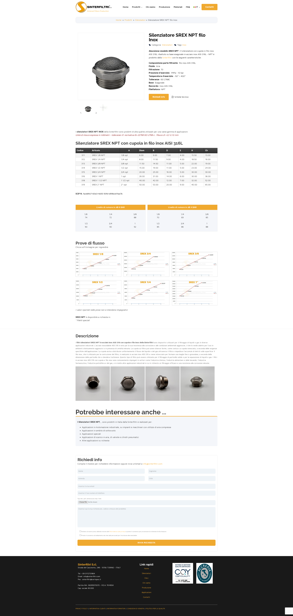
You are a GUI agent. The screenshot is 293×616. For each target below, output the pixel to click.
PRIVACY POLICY (82, 608)
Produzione (164, 7)
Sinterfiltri (167, 57)
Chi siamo (150, 7)
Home (125, 7)
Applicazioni (146, 592)
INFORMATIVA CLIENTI (97, 608)
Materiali (178, 7)
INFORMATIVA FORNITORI (116, 608)
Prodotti (136, 7)
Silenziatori (140, 20)
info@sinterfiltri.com (152, 464)
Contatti (209, 7)
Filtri (146, 578)
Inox (184, 45)
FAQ (188, 7)
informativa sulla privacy (117, 531)
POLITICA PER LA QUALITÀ (155, 608)
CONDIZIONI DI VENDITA (135, 608)
